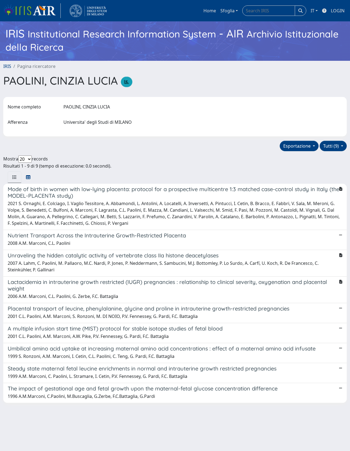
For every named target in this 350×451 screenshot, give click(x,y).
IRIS (7, 66)
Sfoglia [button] (227, 11)
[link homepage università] (88, 10)
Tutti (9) (331, 146)
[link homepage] (32, 10)
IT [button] (312, 11)
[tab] (14, 177)
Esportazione (297, 146)
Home (209, 11)
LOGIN (338, 11)
